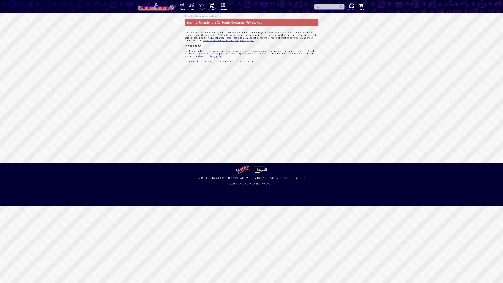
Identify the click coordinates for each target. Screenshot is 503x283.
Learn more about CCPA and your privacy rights (228, 40)
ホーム (187, 16)
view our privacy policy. (210, 56)
